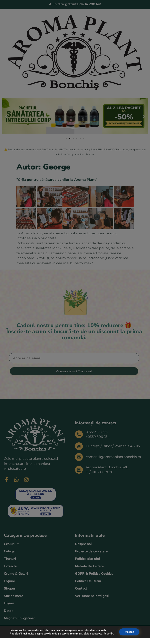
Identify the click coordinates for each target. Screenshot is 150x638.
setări (110, 633)
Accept (129, 632)
